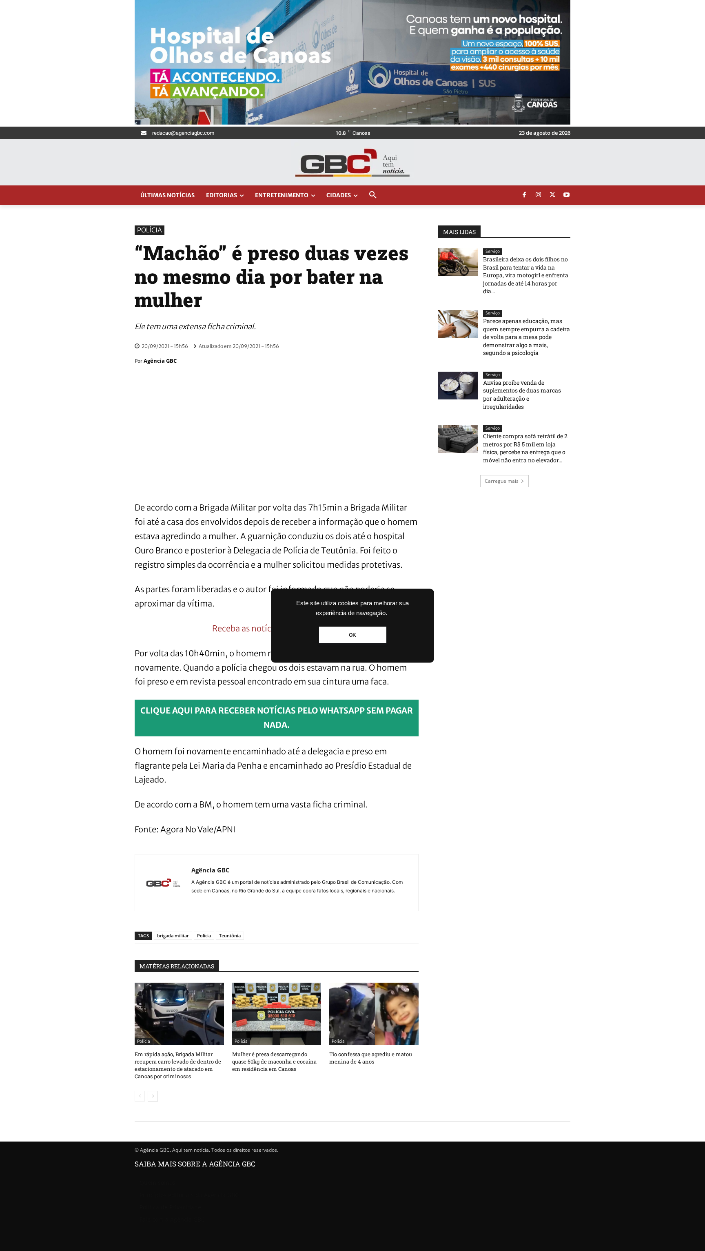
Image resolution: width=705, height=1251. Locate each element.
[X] (552, 195)
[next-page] (153, 1096)
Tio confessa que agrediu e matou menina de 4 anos (370, 1057)
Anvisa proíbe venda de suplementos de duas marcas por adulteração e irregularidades (522, 394)
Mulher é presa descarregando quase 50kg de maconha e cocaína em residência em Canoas (274, 1061)
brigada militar (173, 935)
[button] (373, 195)
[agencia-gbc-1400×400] (352, 122)
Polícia (149, 230)
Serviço (493, 251)
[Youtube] (567, 195)
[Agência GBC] (163, 882)
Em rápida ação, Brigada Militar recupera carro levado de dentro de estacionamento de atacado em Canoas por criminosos (178, 1065)
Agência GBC (160, 360)
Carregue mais (502, 480)
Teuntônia (230, 935)
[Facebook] (524, 195)
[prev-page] (140, 1096)
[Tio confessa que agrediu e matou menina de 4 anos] (374, 1014)
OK (352, 635)
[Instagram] (538, 195)
